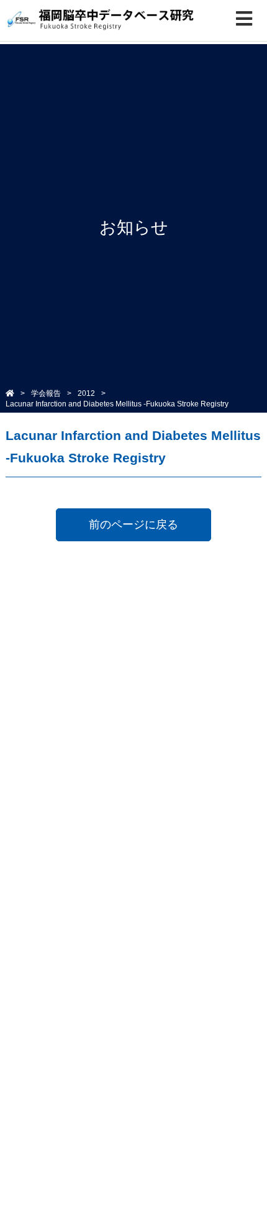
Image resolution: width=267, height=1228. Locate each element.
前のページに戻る (133, 524)
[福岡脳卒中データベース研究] (101, 20)
